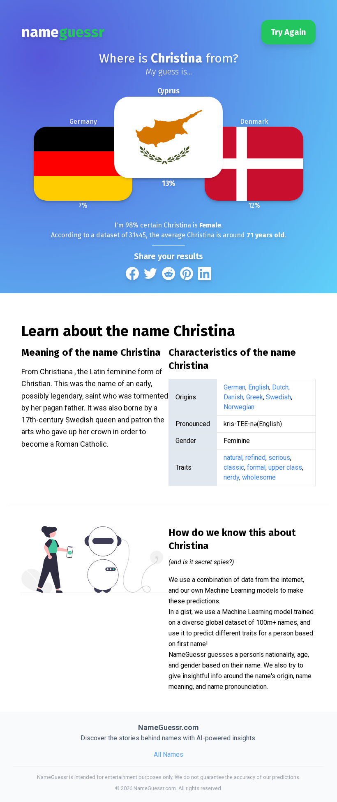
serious (279, 457)
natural (233, 457)
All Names (168, 754)
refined (255, 457)
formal (256, 467)
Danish (233, 397)
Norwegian (239, 407)
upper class (285, 467)
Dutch (280, 387)
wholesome (259, 477)
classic (234, 467)
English (258, 387)
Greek (254, 397)
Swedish (278, 397)
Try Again (288, 32)
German (234, 387)
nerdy (231, 477)
